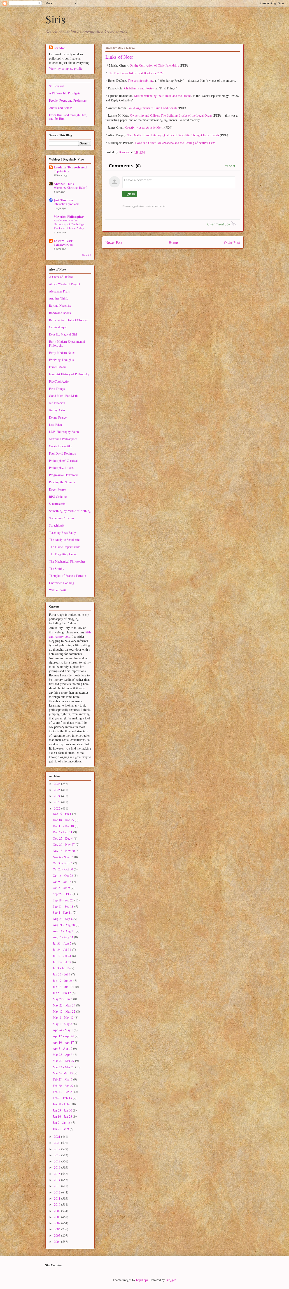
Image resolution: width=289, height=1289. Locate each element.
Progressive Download (63, 475)
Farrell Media (57, 367)
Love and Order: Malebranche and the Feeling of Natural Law (175, 143)
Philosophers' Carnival (63, 460)
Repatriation (61, 171)
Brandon (59, 48)
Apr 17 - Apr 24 (64, 1036)
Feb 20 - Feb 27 (63, 1085)
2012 (57, 1192)
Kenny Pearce (58, 417)
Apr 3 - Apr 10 (63, 1048)
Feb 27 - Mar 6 (63, 1079)
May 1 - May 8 (63, 1024)
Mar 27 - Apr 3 (63, 1054)
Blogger (171, 1280)
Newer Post (113, 242)
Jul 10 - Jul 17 (62, 962)
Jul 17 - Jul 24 (62, 956)
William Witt (57, 590)
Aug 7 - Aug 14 (63, 937)
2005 (57, 1235)
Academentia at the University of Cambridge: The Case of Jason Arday (69, 224)
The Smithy (56, 568)
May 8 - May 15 (64, 1017)
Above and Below (60, 107)
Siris (55, 19)
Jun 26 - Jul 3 (62, 974)
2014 (57, 1180)
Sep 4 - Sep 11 (63, 912)
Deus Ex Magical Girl (63, 334)
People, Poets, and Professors (67, 100)
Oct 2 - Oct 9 (62, 888)
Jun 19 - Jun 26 (63, 980)
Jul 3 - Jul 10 (61, 968)
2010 (57, 1204)
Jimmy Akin (57, 410)
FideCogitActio (59, 381)
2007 (57, 1223)
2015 (57, 1174)
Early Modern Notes (62, 352)
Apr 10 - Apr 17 (64, 1042)
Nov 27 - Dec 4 (63, 838)
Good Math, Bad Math (63, 395)
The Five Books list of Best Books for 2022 (135, 73)
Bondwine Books (60, 313)
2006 (57, 1229)
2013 (57, 1186)
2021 (57, 1136)
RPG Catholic (58, 496)
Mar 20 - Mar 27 (64, 1061)
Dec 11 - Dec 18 (64, 826)
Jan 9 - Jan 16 (62, 1122)
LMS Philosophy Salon (64, 431)
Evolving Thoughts (61, 359)
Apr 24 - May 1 (63, 1030)
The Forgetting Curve (63, 554)
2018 (57, 1155)
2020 (57, 1142)
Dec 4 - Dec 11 (63, 832)
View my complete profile (65, 68)
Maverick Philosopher (69, 216)
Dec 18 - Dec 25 (64, 820)
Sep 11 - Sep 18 (63, 906)
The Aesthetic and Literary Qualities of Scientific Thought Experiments (173, 135)
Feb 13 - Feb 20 (63, 1092)
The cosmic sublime (140, 80)
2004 (57, 1241)
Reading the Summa (62, 482)
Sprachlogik (56, 525)
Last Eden (55, 424)
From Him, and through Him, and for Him (68, 117)
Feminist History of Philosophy (69, 374)
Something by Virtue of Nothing (70, 511)
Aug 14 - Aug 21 (64, 931)
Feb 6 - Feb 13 (63, 1098)
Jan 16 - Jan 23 (63, 1116)
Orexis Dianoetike (60, 446)
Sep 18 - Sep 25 (63, 900)
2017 (57, 1161)
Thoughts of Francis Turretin (67, 575)
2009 (57, 1211)
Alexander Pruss (59, 291)
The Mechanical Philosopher (67, 561)
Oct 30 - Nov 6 (63, 863)
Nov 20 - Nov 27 (64, 844)
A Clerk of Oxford (61, 277)
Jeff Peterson (57, 403)
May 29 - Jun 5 (63, 999)
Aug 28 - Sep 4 (63, 919)
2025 (57, 790)
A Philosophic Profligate (64, 93)
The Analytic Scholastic (64, 539)
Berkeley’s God (63, 244)
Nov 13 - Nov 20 (64, 850)
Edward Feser (63, 240)
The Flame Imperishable (64, 547)
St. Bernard (56, 86)
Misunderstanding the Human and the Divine (162, 95)
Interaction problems (66, 204)
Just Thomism (63, 200)
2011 (57, 1198)
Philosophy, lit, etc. (61, 467)
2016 (57, 1167)
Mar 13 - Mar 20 (64, 1067)
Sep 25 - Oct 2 (62, 894)
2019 (57, 1149)
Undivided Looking (61, 583)
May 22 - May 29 (64, 1005)
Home (173, 242)
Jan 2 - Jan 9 (61, 1129)
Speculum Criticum (61, 518)
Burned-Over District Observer (69, 320)
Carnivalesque (58, 327)
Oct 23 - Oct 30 (63, 869)
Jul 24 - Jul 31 (62, 949)
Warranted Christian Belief (70, 187)
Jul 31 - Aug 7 (62, 943)
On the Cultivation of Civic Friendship (154, 65)
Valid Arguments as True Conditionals (152, 108)
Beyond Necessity (60, 305)
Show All (86, 255)
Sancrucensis (57, 503)
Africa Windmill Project (64, 284)
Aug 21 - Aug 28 (64, 925)
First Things (57, 388)
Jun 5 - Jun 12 (62, 993)
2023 (57, 802)
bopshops (142, 1280)
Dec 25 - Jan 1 (62, 814)
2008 (57, 1217)
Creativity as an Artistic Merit (144, 127)
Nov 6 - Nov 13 (63, 857)
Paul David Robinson (62, 453)
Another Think (64, 183)
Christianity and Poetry (139, 88)
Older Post (232, 242)
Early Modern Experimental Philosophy (67, 343)
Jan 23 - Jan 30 (63, 1110)
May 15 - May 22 (64, 1011)
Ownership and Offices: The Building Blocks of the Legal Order (171, 115)
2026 (57, 783)
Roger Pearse (57, 489)
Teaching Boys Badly (62, 532)
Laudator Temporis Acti (70, 167)
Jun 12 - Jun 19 (63, 987)
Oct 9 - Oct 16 (62, 881)
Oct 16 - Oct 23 (63, 875)
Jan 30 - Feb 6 (62, 1104)
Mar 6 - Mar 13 (63, 1073)
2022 (57, 808)
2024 (57, 796)
